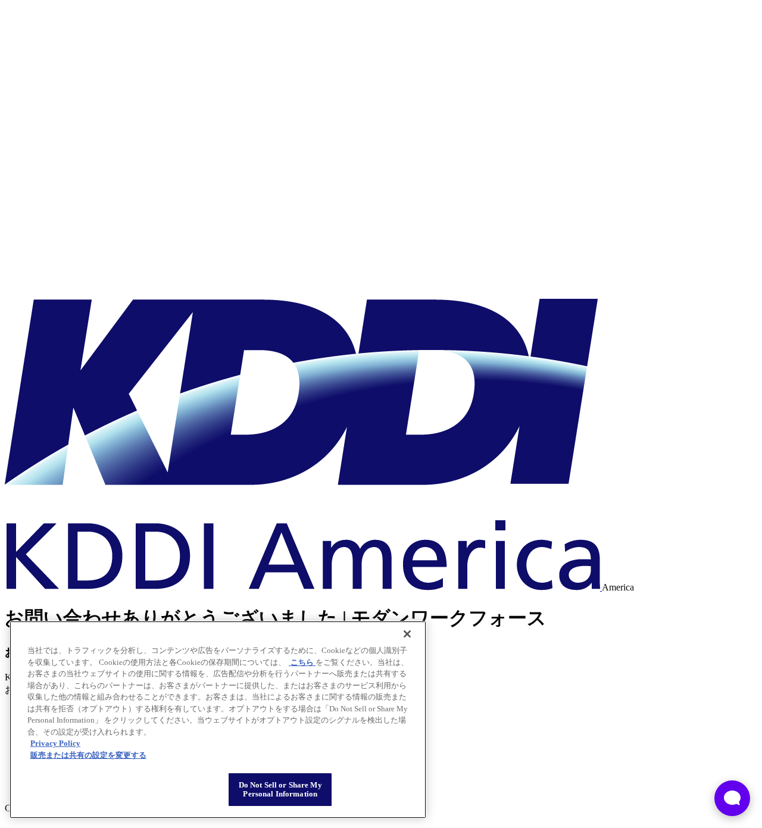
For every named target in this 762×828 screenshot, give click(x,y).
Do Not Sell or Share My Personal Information (280, 789)
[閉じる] (407, 634)
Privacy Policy (55, 743)
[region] (218, 719)
